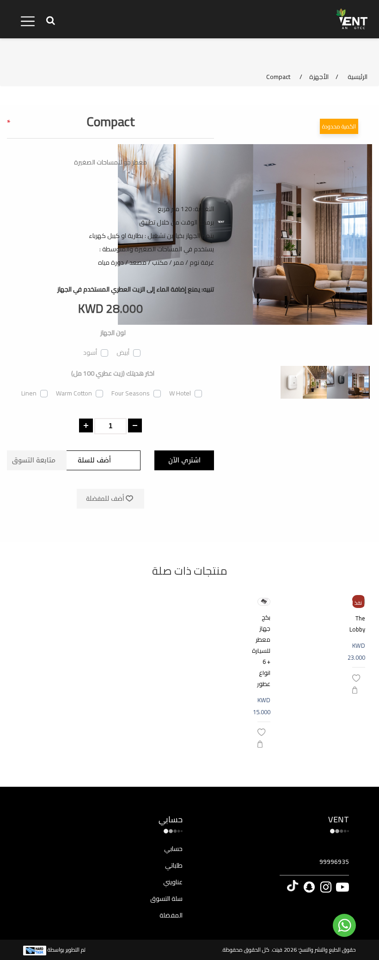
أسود (90, 352)
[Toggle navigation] (27, 21)
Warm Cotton (74, 393)
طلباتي (174, 865)
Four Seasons (130, 393)
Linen (29, 393)
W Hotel (180, 393)
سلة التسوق (166, 899)
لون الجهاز (113, 333)
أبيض (122, 352)
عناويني (173, 882)
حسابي (173, 849)
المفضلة (171, 915)
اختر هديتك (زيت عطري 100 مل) (112, 373)
